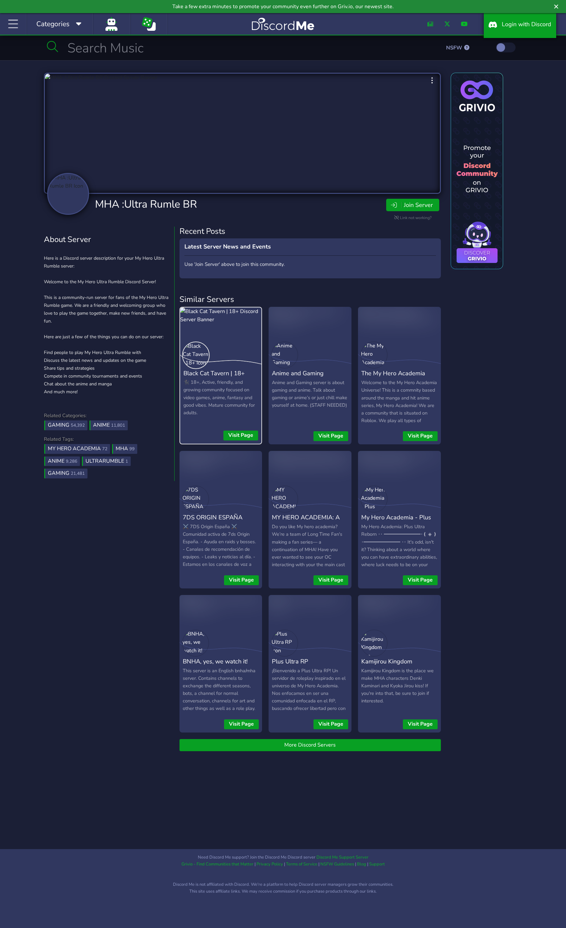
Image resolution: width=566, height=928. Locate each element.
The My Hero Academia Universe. (393, 378)
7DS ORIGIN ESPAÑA (212, 517)
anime (62, 461)
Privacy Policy (269, 864)
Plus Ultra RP (290, 661)
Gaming (66, 425)
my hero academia (77, 448)
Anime (109, 425)
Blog (361, 864)
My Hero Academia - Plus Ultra (396, 522)
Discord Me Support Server (342, 857)
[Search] (52, 46)
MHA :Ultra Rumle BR (146, 204)
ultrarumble (106, 461)
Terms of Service (301, 864)
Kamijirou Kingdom (386, 661)
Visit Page (240, 435)
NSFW (454, 47)
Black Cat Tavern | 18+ (214, 373)
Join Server (418, 205)
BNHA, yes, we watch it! (215, 661)
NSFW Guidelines (337, 864)
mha (125, 448)
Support (377, 864)
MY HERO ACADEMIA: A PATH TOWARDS (306, 522)
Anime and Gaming (298, 373)
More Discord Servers (310, 745)
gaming (66, 473)
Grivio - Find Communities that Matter (217, 864)
